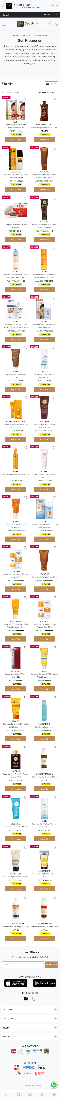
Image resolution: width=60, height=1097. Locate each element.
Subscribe (51, 964)
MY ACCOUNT (10, 1036)
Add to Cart (16, 139)
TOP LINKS (8, 1009)
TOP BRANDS (9, 1018)
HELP (6, 1027)
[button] (47, 92)
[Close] (3, 6)
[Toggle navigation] (4, 24)
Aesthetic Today (33, 1085)
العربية (6, 14)
